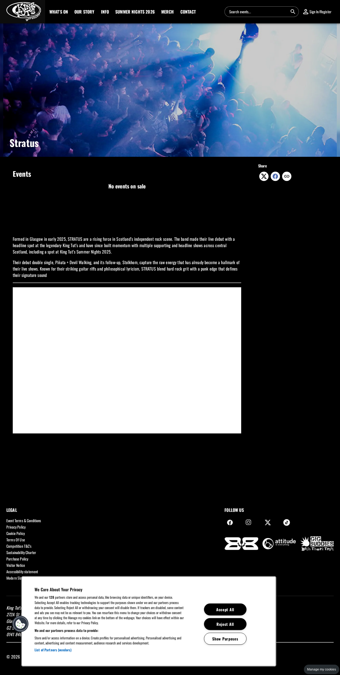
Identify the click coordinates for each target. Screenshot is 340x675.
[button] (22, 11)
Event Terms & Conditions (23, 520)
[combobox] (258, 11)
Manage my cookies (321, 669)
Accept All (225, 609)
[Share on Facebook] (275, 179)
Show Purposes (225, 638)
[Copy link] (286, 177)
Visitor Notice (15, 565)
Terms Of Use (15, 539)
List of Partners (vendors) (53, 649)
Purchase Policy (17, 559)
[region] (148, 621)
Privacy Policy (16, 527)
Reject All (225, 624)
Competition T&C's (19, 546)
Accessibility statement (22, 571)
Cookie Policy (15, 533)
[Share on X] (264, 179)
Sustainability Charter (21, 552)
